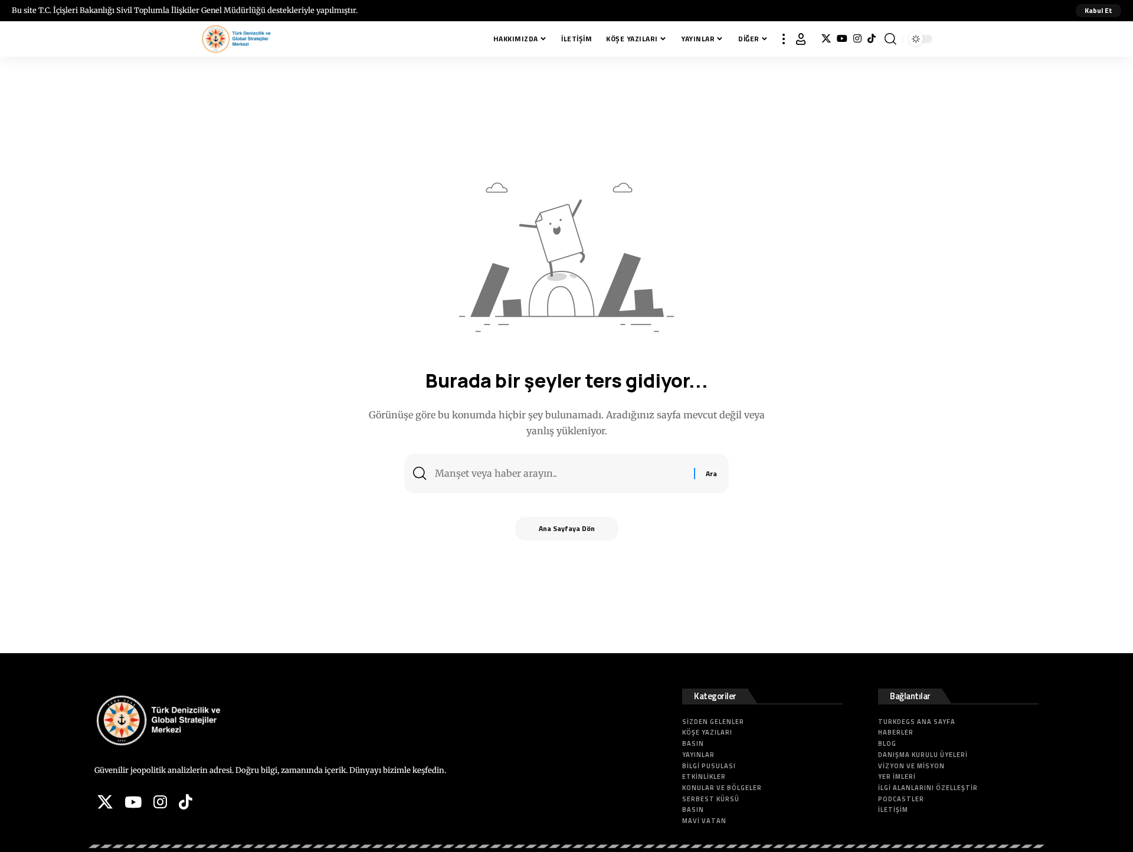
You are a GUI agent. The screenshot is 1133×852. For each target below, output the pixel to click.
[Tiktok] (872, 39)
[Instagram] (857, 39)
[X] (826, 39)
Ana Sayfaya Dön (567, 528)
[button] (1098, 10)
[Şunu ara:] (560, 473)
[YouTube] (842, 39)
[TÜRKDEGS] (236, 39)
